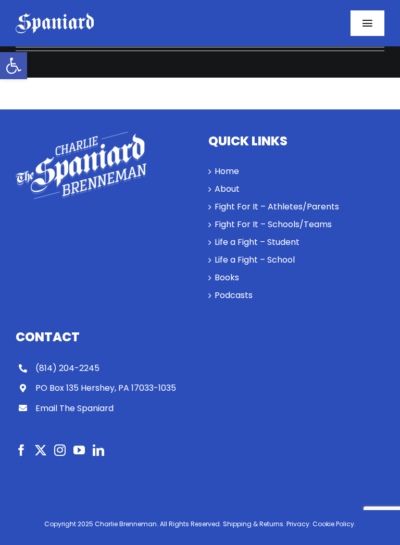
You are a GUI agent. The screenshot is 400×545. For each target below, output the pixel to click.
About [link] (227, 189)
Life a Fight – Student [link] (257, 242)
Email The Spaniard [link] (74, 408)
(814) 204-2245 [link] (67, 368)
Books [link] (227, 277)
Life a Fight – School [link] (255, 260)
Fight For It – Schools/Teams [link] (273, 224)
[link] (13, 65)
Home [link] (227, 171)
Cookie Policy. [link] (334, 523)
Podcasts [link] (234, 295)
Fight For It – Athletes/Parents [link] (277, 207)
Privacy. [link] (298, 523)
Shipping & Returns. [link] (254, 523)
